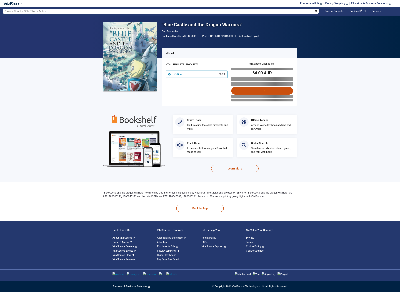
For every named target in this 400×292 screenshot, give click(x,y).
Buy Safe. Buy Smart (168, 259)
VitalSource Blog (121, 255)
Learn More (235, 168)
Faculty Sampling (335, 3)
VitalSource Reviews (123, 259)
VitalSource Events (123, 250)
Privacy (250, 237)
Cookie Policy (254, 246)
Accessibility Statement (170, 237)
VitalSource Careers (123, 246)
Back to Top (200, 208)
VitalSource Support (213, 246)
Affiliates (162, 242)
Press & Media (121, 242)
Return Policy (209, 237)
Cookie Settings (255, 250)
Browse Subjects (334, 11)
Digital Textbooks (166, 255)
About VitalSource (122, 237)
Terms (249, 242)
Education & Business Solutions (369, 3)
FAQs (205, 242)
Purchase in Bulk (310, 3)
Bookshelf (356, 11)
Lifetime (198, 74)
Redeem (376, 11)
